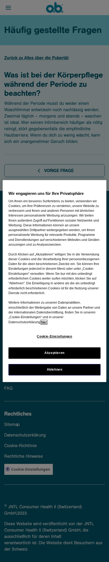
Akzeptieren (54, 353)
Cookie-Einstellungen (54, 336)
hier (44, 322)
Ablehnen (54, 369)
